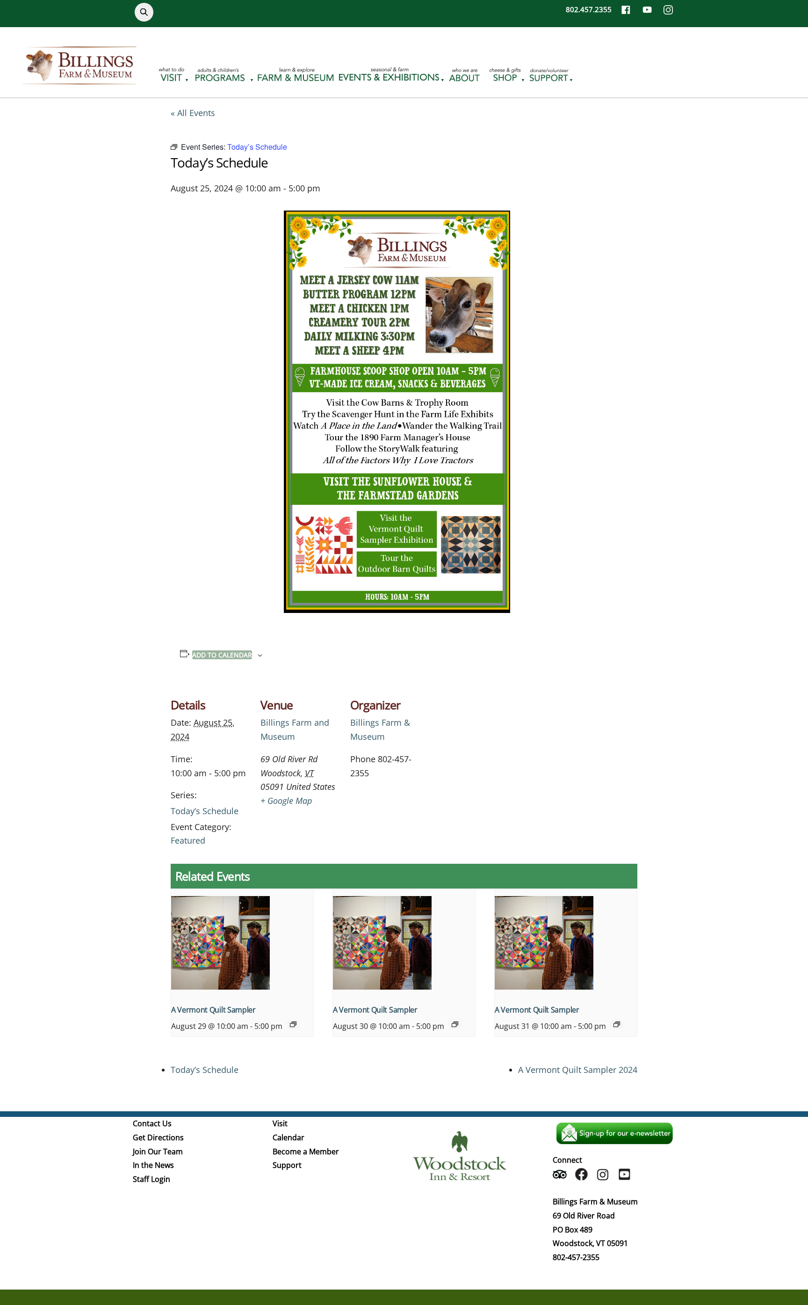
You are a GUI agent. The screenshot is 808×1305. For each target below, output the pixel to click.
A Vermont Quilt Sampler (213, 1010)
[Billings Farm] (79, 79)
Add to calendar (222, 654)
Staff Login (151, 1179)
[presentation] (242, 942)
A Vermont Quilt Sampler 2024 (577, 1069)
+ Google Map (286, 800)
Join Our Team (158, 1151)
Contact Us (152, 1123)
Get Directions (158, 1137)
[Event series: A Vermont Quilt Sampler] (293, 1024)
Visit (280, 1123)
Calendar (288, 1137)
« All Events (193, 112)
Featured (188, 840)
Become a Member (306, 1151)
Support (287, 1165)
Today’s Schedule (204, 811)
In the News (153, 1165)
